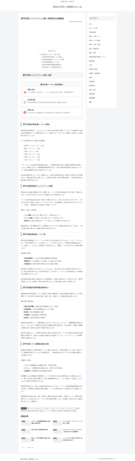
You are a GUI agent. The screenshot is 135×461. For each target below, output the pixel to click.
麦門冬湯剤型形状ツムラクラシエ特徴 (53, 59)
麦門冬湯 (74, 410)
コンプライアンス (58, 408)
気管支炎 (55, 410)
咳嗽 (60, 281)
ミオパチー (72, 408)
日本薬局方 (36, 410)
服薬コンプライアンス (45, 410)
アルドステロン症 (42, 408)
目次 (49, 51)
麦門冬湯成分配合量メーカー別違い (53, 57)
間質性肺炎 (67, 410)
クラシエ (50, 408)
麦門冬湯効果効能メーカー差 (51, 62)
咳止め (78, 408)
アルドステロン (32, 408)
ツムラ (65, 408)
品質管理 (29, 410)
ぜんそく (53, 245)
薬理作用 (61, 410)
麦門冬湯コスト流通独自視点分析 (52, 67)
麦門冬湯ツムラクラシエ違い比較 (50, 54)
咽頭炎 (23, 410)
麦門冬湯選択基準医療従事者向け (52, 64)
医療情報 (24, 408)
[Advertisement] (52, 35)
